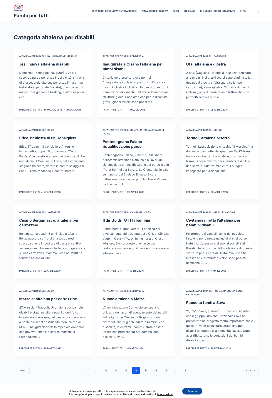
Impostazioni (165, 394)
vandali (230, 212)
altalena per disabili (32, 56)
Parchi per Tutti (31, 15)
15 (126, 370)
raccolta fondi (233, 291)
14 (116, 370)
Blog (176, 11)
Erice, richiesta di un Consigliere (48, 138)
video (147, 212)
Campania (136, 130)
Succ (248, 370)
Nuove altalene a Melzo (124, 299)
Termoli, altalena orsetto (208, 138)
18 (156, 370)
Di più (243, 11)
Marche (72, 56)
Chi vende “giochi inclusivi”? (217, 11)
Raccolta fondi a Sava (205, 302)
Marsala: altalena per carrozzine (48, 299)
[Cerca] (257, 11)
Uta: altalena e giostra (206, 64)
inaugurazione (56, 56)
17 (146, 370)
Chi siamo (189, 11)
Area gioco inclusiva (155, 11)
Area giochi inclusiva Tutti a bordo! (114, 11)
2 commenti (73, 109)
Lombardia (137, 56)
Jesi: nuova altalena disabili (44, 64)
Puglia (218, 291)
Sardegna (220, 56)
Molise (218, 130)
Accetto (192, 391)
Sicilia (51, 130)
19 (165, 370)
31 (185, 370)
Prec (23, 370)
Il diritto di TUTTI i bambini (126, 220)
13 (106, 370)
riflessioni (192, 294)
